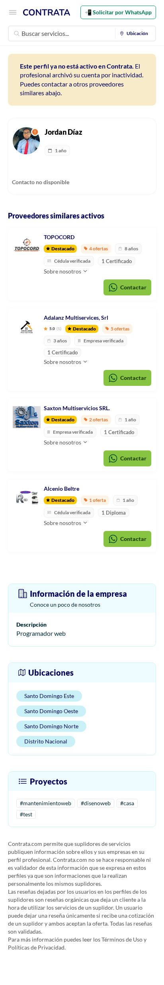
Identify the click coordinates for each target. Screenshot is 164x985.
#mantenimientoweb (45, 803)
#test (26, 814)
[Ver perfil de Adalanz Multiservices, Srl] (27, 327)
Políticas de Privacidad (36, 947)
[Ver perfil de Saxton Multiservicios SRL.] (27, 417)
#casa (127, 803)
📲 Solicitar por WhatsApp (118, 12)
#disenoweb (96, 803)
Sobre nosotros (63, 271)
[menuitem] (135, 33)
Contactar (133, 287)
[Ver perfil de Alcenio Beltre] (27, 498)
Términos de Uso (122, 939)
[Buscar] (17, 33)
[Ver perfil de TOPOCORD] (27, 246)
